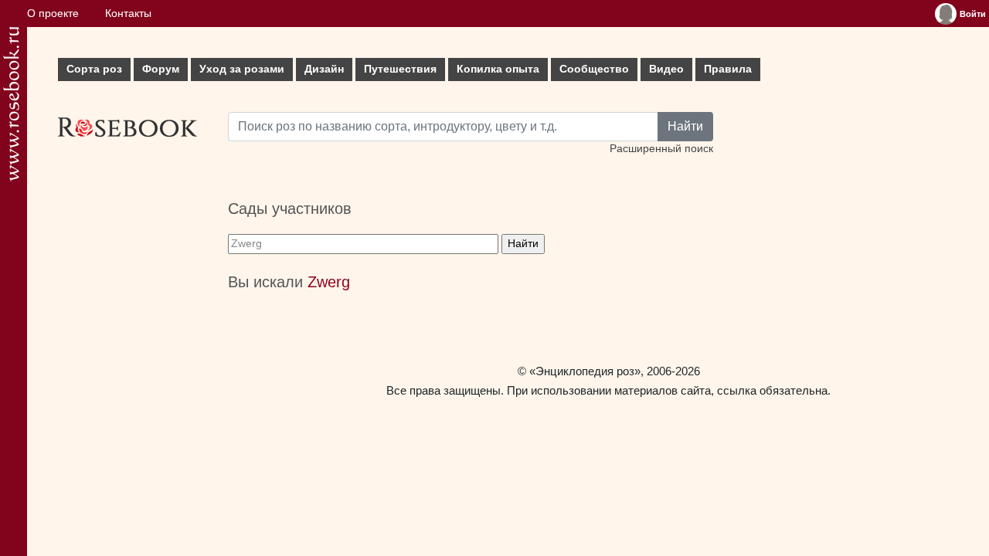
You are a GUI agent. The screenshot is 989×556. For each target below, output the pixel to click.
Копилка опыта (498, 69)
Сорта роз (94, 69)
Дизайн (324, 69)
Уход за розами (241, 69)
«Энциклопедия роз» (585, 371)
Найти (685, 126)
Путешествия (400, 69)
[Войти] (946, 14)
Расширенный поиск (661, 148)
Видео (666, 69)
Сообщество (594, 69)
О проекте (53, 13)
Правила (728, 69)
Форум (160, 69)
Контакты (128, 13)
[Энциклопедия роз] (11, 104)
